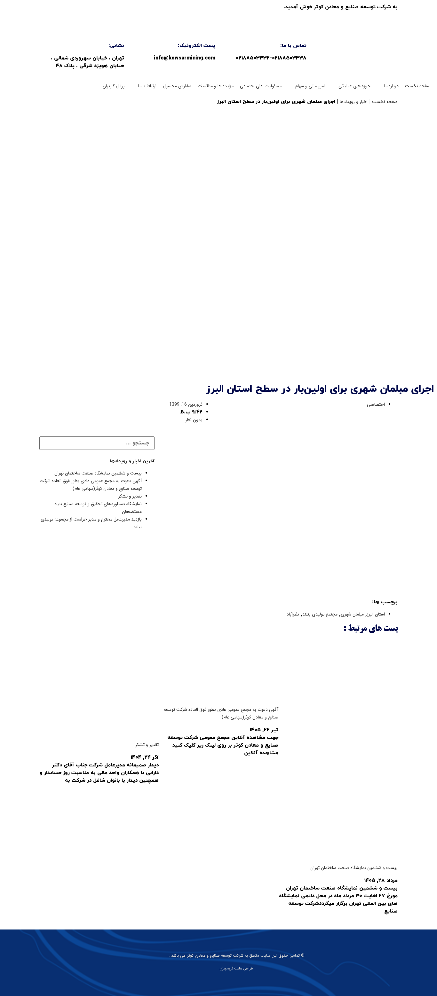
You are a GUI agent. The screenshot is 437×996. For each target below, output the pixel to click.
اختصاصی (376, 404)
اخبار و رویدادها (354, 101)
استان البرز (376, 614)
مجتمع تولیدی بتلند (320, 614)
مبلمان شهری (352, 614)
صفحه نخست (385, 101)
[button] (388, 86)
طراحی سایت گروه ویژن (236, 968)
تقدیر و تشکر (130, 496)
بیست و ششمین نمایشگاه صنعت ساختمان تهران (98, 473)
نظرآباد (293, 614)
